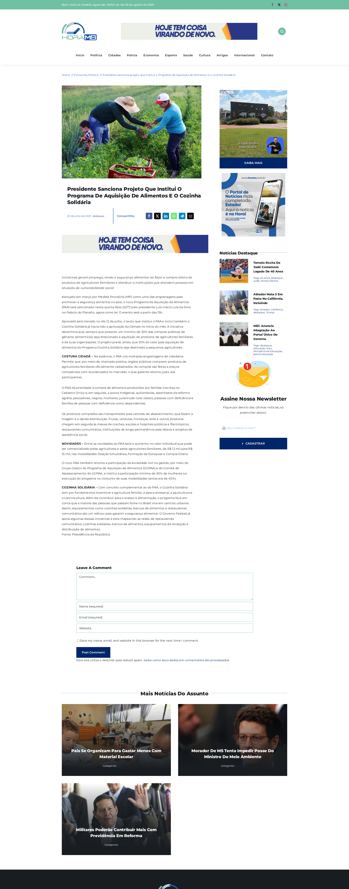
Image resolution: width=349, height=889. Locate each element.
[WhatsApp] (174, 216)
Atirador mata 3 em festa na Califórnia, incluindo (268, 299)
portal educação (263, 354)
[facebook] (272, 4)
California (277, 309)
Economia (123, 765)
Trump (270, 312)
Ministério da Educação (267, 351)
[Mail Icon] (174, 885)
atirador (265, 309)
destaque (98, 216)
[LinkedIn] (166, 216)
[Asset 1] (79, 23)
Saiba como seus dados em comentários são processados (186, 660)
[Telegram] (182, 216)
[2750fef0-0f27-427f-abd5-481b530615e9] (131, 87)
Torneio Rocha (269, 280)
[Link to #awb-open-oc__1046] (282, 31)
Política (239, 765)
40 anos (265, 277)
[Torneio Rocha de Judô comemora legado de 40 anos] (234, 261)
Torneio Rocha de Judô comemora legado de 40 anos (268, 267)
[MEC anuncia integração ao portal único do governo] (234, 324)
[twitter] (279, 4)
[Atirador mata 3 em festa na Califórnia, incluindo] (234, 293)
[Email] (190, 216)
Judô (256, 280)
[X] (157, 216)
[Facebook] (149, 216)
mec (269, 348)
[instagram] (285, 4)
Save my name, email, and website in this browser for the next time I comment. (139, 640)
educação (259, 348)
